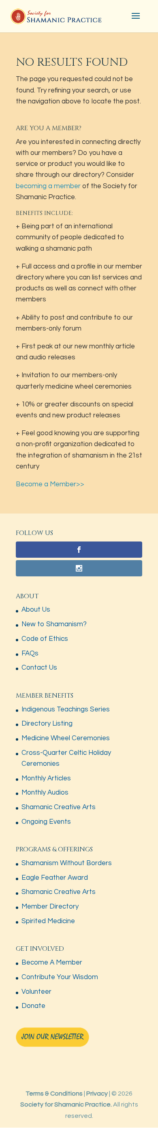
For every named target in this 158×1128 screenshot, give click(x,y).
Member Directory (50, 906)
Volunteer (36, 991)
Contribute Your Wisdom (59, 977)
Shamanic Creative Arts (58, 807)
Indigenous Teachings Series (65, 709)
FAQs (29, 653)
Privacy (97, 1093)
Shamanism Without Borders (66, 863)
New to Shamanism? (54, 624)
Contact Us (39, 667)
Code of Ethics (44, 638)
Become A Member (51, 962)
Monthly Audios (44, 792)
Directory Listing (47, 723)
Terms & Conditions (54, 1093)
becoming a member (48, 186)
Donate (33, 1006)
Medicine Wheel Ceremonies (65, 738)
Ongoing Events (46, 821)
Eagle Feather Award (54, 877)
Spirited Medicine (48, 921)
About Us (35, 609)
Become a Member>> (50, 484)
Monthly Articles (46, 778)
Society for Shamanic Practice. (66, 1104)
